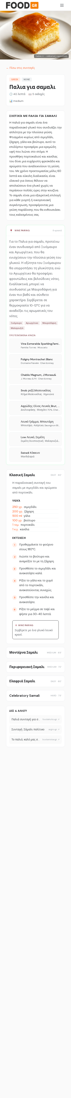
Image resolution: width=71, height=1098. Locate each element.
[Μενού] (62, 5)
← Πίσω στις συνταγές (20, 68)
